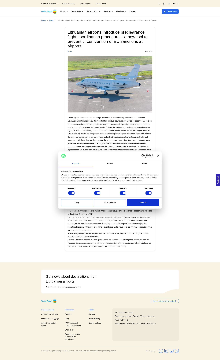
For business (101, 4)
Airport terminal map (49, 314)
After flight (120, 11)
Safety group (150, 351)
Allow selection (110, 202)
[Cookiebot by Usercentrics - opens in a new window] (143, 156)
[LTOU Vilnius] (48, 301)
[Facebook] (161, 351)
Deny (77, 202)
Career (132, 11)
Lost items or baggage (50, 319)
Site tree (92, 314)
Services (107, 11)
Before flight (76, 11)
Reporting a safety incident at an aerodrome (72, 336)
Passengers (85, 4)
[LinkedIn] (171, 351)
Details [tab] (110, 163)
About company (68, 4)
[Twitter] (177, 351)
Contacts (68, 314)
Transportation (92, 11)
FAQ (67, 319)
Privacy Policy (94, 319)
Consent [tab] (75, 164)
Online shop (172, 11)
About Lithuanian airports (163, 301)
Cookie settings (95, 323)
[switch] (97, 193)
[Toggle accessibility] (169, 4)
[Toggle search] (159, 4)
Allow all (142, 202)
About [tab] (144, 163)
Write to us (69, 330)
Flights (63, 11)
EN (174, 4)
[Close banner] (158, 156)
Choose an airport (48, 4)
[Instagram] (166, 351)
